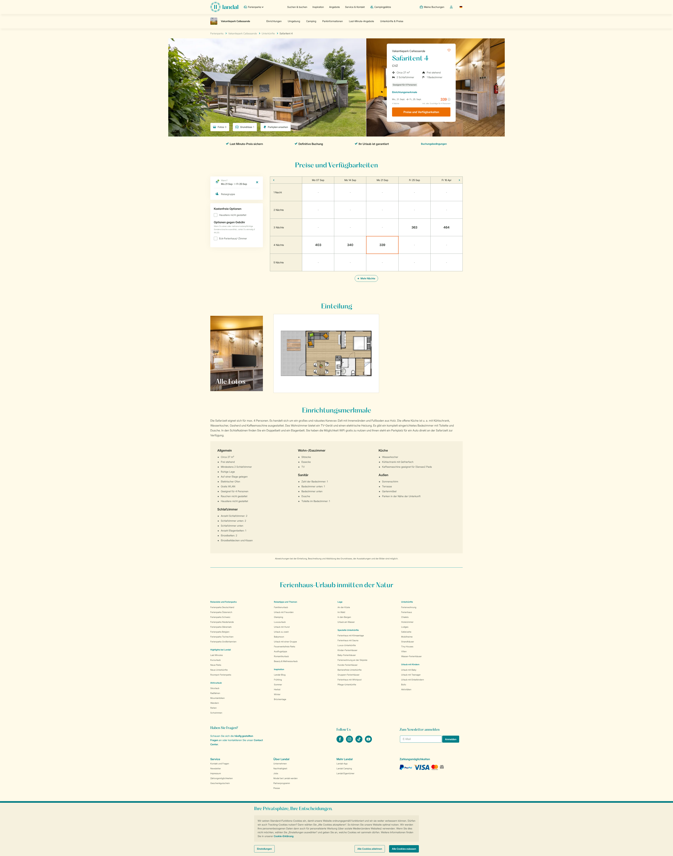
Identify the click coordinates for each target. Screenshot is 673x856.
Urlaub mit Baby (408, 670)
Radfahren (215, 693)
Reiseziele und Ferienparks (223, 602)
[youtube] (368, 741)
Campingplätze (382, 6)
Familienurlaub (281, 607)
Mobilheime (407, 636)
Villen (404, 651)
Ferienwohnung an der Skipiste (352, 660)
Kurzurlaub (215, 660)
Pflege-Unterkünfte (347, 684)
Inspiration (318, 6)
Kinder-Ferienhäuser (347, 650)
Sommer (278, 684)
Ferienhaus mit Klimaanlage (351, 635)
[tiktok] (359, 741)
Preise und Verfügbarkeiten (421, 112)
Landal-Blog (279, 674)
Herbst (277, 689)
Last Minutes (216, 655)
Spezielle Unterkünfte (348, 630)
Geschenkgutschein (220, 783)
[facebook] (340, 741)
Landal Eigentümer (345, 773)
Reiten (213, 708)
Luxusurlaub (280, 622)
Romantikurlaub (281, 656)
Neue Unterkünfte (219, 670)
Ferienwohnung (408, 607)
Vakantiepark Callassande (408, 51)
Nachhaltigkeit (280, 768)
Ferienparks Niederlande (222, 622)
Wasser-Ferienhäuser (411, 656)
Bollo (403, 684)
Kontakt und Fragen (219, 763)
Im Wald (341, 612)
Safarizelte (406, 631)
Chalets (405, 617)
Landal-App (342, 763)
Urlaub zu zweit (281, 631)
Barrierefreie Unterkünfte (350, 670)
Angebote (334, 6)
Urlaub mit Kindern (410, 664)
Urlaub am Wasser (346, 622)
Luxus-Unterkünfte (347, 645)
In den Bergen (344, 617)
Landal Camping (344, 768)
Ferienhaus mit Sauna (348, 640)
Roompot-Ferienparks (220, 674)
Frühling (278, 679)
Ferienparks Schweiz (220, 617)
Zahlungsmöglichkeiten (221, 778)
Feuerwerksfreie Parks (284, 646)
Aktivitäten (406, 689)
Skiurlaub (214, 688)
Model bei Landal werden (285, 778)
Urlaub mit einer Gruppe (285, 641)
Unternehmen (280, 763)
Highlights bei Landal (220, 649)
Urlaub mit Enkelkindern (412, 679)
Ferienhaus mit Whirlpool (350, 679)
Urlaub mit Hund (282, 627)
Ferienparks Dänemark (221, 627)
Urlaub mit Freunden (284, 612)
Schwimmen (216, 712)
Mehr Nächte (367, 278)
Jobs (275, 773)
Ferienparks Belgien (219, 631)
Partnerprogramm (281, 783)
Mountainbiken (217, 698)
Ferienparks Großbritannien (223, 641)
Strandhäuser (407, 641)
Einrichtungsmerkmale (404, 92)
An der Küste (344, 607)
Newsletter (215, 768)
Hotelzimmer (407, 622)
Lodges (404, 627)
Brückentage (280, 699)
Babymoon (279, 636)
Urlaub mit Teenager (411, 674)
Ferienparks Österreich (221, 612)
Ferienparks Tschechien (221, 636)
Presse (276, 788)
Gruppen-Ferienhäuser (348, 674)
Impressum (215, 773)
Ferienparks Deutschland (222, 607)
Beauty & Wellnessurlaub (286, 661)
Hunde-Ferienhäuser (348, 665)
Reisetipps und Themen (285, 602)
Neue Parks (215, 665)
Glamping (278, 617)
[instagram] (350, 741)
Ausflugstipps (280, 651)
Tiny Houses (407, 646)
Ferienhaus (406, 612)
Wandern (214, 703)
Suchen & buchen (297, 6)
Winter (277, 694)
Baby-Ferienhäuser (347, 655)
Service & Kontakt (355, 6)
